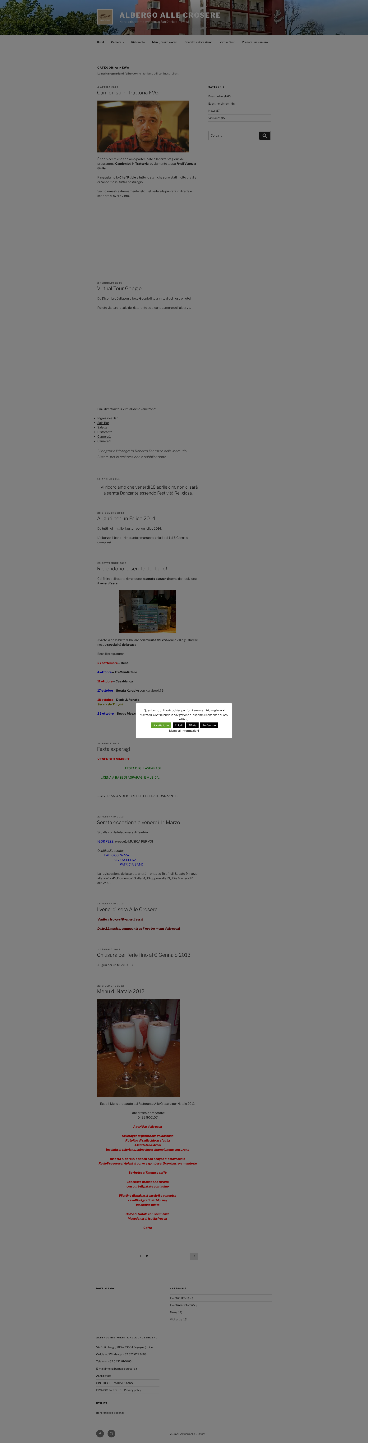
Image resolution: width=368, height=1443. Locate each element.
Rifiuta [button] (192, 725)
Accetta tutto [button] (161, 725)
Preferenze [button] (209, 725)
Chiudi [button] (178, 725)
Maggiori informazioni (184, 730)
